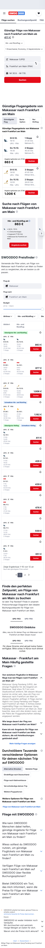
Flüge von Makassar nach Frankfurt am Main (21, 807)
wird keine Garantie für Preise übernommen (19, 914)
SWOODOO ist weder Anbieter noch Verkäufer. (21, 921)
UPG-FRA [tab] (29, 619)
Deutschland (24, 941)
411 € (7, 37)
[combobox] (25, 286)
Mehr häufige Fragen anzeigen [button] (23, 743)
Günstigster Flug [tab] (9, 120)
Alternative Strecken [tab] (12, 769)
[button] (4, 13)
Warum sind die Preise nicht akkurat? (21, 931)
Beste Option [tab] (22, 120)
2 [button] (25, 575)
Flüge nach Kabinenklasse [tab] (15, 780)
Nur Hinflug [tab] (35, 120)
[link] (18, 245)
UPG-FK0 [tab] (16, 619)
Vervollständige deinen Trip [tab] (15, 786)
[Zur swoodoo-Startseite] (16, 13)
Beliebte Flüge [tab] (32, 769)
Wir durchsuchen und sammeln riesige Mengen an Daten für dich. (20, 926)
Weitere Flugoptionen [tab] (13, 792)
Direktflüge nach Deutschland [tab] (16, 775)
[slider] (42, 309)
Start (15, 941)
